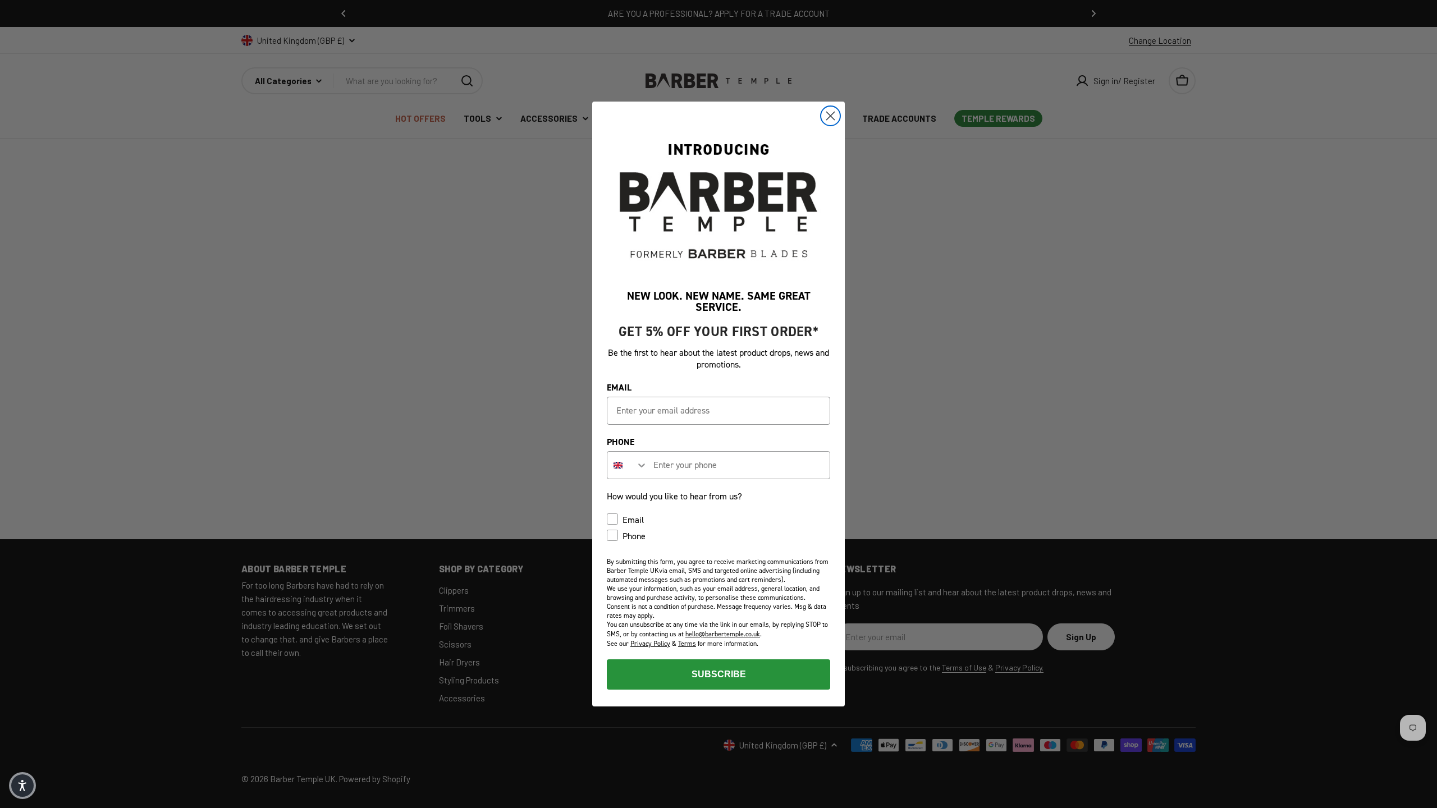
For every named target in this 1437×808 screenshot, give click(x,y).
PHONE (620, 442)
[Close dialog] (830, 116)
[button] (22, 785)
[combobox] (627, 465)
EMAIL (619, 387)
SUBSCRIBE (719, 674)
